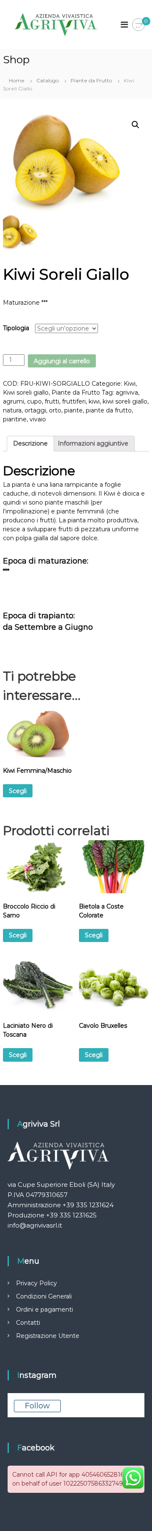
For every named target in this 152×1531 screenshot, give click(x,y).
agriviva (127, 392)
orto (55, 410)
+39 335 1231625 (71, 1215)
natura (12, 410)
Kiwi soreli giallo (26, 392)
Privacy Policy (36, 1283)
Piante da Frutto (91, 80)
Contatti (28, 1322)
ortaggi (35, 410)
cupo (34, 401)
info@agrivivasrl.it (35, 1225)
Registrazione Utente (47, 1336)
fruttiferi (74, 401)
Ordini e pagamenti (44, 1309)
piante (73, 410)
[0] (138, 25)
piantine (15, 419)
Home (16, 80)
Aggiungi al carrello (62, 361)
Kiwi (130, 383)
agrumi (13, 401)
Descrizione (30, 443)
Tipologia (16, 328)
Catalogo (47, 80)
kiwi (94, 401)
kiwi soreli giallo (125, 401)
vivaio (38, 419)
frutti (52, 401)
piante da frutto (109, 410)
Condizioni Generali (44, 1296)
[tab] (30, 443)
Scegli (18, 791)
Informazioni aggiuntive (93, 443)
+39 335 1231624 (88, 1205)
